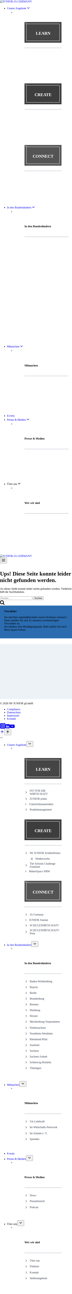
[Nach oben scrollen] (2, 733)
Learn (43, 33)
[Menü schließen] (1, 737)
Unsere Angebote (16, 744)
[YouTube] (12, 727)
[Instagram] (3, 727)
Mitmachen (13, 1084)
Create (43, 94)
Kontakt (11, 718)
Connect (43, 156)
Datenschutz (14, 712)
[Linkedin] (8, 727)
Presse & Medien (16, 1158)
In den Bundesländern (19, 944)
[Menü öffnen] (3, 560)
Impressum (13, 715)
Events (11, 415)
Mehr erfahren (43, 40)
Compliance (13, 709)
